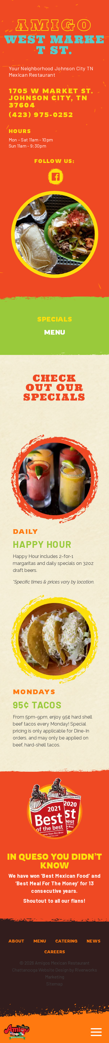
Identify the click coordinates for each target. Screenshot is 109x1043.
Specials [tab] (54, 319)
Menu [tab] (54, 332)
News (94, 940)
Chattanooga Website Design (40, 969)
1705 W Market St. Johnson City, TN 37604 (51, 98)
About (16, 940)
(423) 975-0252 (41, 114)
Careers (54, 951)
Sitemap (54, 983)
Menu (39, 940)
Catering (66, 940)
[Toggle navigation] (96, 1032)
